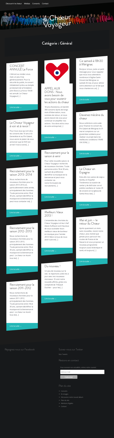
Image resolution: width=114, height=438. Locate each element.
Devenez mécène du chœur (91, 116)
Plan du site (65, 400)
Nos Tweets (63, 354)
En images (64, 394)
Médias (27, 3)
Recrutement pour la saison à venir (57, 154)
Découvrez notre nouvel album (72, 397)
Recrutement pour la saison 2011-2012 (22, 286)
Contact (45, 3)
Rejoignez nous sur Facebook (20, 349)
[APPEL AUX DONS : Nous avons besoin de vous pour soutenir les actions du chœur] (57, 70)
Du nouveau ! (52, 266)
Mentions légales (67, 403)
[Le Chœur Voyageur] (57, 22)
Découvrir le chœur (14, 3)
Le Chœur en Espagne (87, 170)
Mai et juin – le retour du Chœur (89, 222)
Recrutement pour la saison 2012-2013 (22, 230)
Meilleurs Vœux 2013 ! (54, 214)
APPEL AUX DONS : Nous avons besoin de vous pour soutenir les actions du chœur (57, 95)
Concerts (36, 3)
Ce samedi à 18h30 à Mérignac (91, 62)
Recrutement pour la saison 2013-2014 (22, 173)
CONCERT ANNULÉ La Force (21, 67)
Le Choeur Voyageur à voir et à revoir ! (22, 124)
